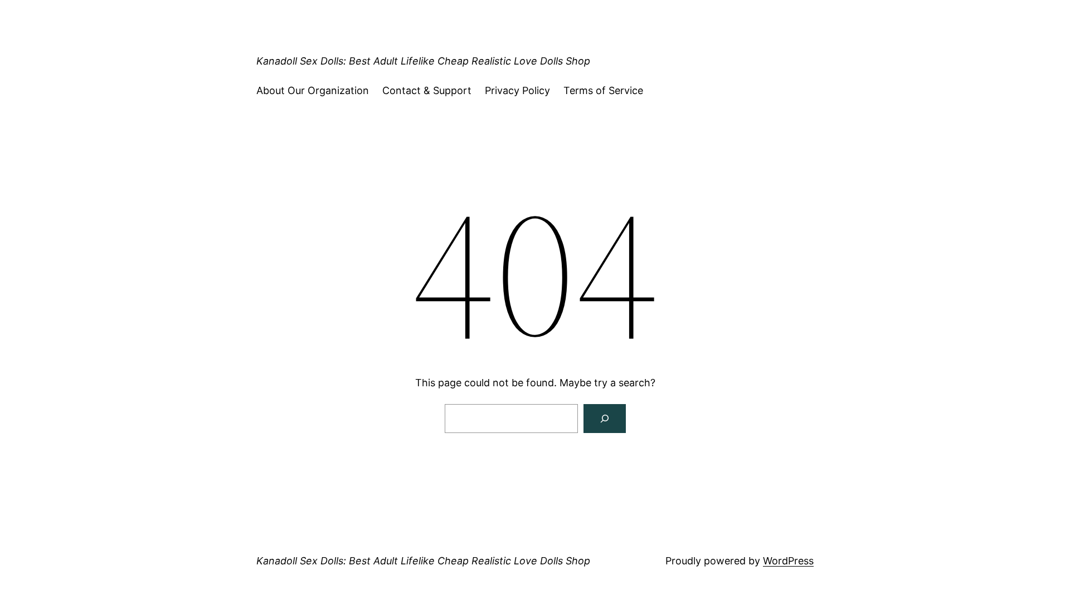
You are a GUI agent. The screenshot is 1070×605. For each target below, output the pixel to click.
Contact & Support (426, 90)
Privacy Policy (517, 90)
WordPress (788, 561)
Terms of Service (603, 90)
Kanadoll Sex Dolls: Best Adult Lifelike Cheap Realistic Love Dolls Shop (423, 61)
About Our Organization (312, 90)
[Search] (604, 418)
